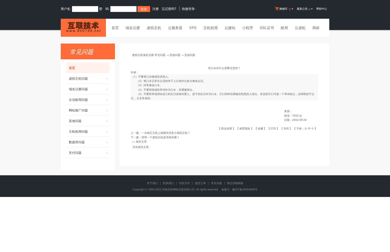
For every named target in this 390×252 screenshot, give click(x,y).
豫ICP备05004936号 (245, 189)
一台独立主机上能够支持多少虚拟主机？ (166, 132)
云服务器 (175, 27)
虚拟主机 (154, 27)
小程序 (247, 27)
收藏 (260, 128)
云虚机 (300, 27)
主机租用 (210, 27)
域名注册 (132, 27)
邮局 (284, 27)
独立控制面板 (235, 183)
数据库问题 (77, 142)
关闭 (286, 128)
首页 (115, 27)
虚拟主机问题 (78, 78)
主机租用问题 (78, 131)
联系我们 (168, 183)
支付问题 (75, 152)
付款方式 (184, 183)
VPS (193, 27)
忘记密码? (169, 8)
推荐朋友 (244, 128)
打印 (273, 128)
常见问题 (216, 183)
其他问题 (75, 120)
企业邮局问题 (78, 99)
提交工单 (200, 183)
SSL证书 (267, 27)
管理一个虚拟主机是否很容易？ (160, 137)
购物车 (285, 9)
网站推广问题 (78, 110)
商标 (316, 27)
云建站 (230, 27)
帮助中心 (321, 8)
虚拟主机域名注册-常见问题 (148, 55)
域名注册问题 (78, 89)
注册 (155, 8)
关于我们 (152, 183)
